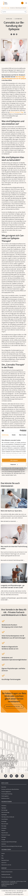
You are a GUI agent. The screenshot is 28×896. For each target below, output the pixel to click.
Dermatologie (4, 810)
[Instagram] (16, 775)
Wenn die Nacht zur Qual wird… (12, 511)
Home (2, 7)
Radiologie (3, 837)
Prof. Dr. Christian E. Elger (17, 112)
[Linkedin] (5, 775)
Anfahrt (3, 853)
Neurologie (7, 7)
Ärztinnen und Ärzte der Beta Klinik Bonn (10, 789)
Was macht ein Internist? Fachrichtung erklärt (12, 560)
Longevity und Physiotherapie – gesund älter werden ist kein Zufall (13, 586)
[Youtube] (11, 775)
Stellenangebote (5, 796)
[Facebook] (22, 775)
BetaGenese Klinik (5, 798)
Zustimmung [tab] (5, 434)
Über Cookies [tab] (22, 434)
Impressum (3, 862)
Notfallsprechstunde (5, 874)
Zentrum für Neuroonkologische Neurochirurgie (11, 846)
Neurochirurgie (4, 823)
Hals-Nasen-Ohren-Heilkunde (7, 817)
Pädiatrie (3, 830)
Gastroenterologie (5, 812)
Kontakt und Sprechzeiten (6, 871)
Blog (2, 858)
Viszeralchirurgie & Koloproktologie (9, 841)
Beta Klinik (3, 787)
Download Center (5, 860)
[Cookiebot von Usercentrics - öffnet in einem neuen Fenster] (20, 431)
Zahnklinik (3, 844)
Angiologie (3, 808)
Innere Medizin (4, 819)
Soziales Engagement (6, 791)
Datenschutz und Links (6, 864)
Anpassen (13, 464)
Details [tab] (14, 434)
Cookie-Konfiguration (18, 894)
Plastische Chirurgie (5, 835)
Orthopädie (3, 828)
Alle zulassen (14, 460)
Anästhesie (3, 805)
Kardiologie (3, 821)
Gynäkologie (4, 814)
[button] (26, 3)
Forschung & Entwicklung (6, 793)
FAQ (2, 855)
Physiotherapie (4, 832)
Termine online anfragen (6, 877)
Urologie (3, 839)
